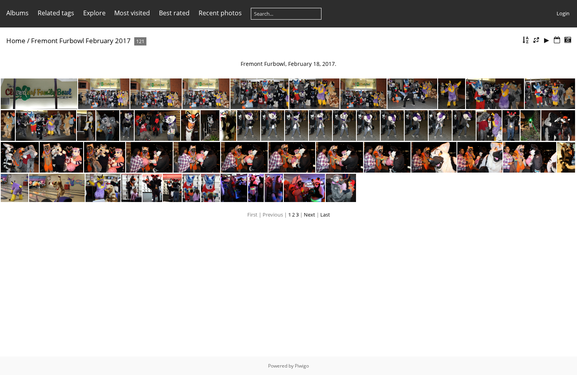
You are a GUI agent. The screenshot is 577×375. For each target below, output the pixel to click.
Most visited (132, 13)
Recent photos (220, 13)
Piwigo (302, 365)
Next (309, 214)
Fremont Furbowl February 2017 (81, 40)
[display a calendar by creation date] (567, 40)
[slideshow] (546, 40)
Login (563, 13)
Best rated (174, 13)
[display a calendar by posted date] (557, 40)
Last (325, 214)
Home (16, 40)
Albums (17, 13)
